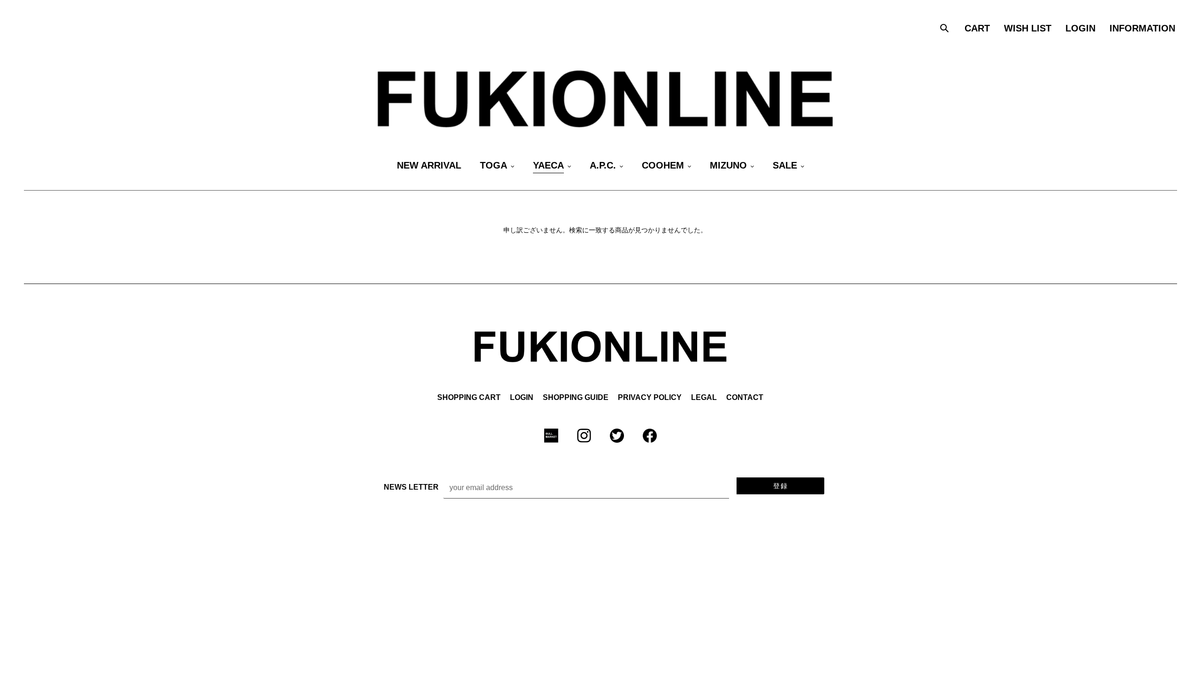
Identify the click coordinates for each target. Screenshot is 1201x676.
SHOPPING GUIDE (575, 397)
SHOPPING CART (469, 397)
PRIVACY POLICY (650, 397)
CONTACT (744, 397)
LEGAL (704, 397)
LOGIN (521, 397)
